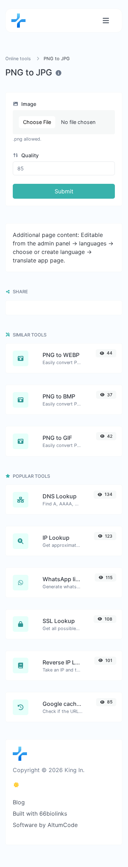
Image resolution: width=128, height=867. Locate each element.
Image (28, 104)
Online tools (18, 58)
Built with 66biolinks (40, 813)
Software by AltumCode (45, 824)
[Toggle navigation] (105, 21)
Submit (64, 191)
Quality (29, 155)
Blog (19, 802)
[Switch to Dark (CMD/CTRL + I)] (16, 784)
